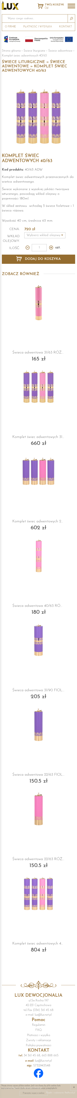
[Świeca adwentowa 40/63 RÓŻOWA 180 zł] (38, 556)
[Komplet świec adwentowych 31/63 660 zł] (38, 387)
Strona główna (11, 50)
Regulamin (38, 1025)
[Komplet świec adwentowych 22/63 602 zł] (38, 471)
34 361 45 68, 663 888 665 (38, 1055)
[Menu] (71, 6)
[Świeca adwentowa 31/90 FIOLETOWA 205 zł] (38, 640)
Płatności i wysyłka (38, 1035)
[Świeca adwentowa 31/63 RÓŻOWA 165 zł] (38, 302)
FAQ (38, 1030)
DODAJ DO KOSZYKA (42, 259)
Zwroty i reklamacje (38, 1040)
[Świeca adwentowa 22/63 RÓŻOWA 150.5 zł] (38, 809)
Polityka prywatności (38, 1045)
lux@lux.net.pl (38, 1060)
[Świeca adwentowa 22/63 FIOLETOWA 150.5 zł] (38, 724)
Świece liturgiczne (34, 50)
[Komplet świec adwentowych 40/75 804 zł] (38, 893)
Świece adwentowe (60, 50)
